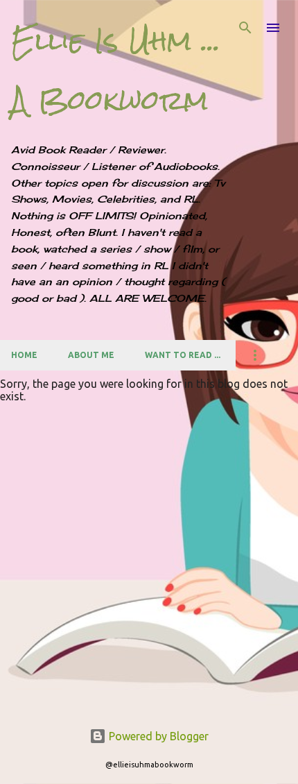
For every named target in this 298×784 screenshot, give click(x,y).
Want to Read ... (182, 354)
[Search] (245, 27)
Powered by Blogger (157, 736)
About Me (91, 354)
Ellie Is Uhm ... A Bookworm (115, 70)
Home (24, 354)
